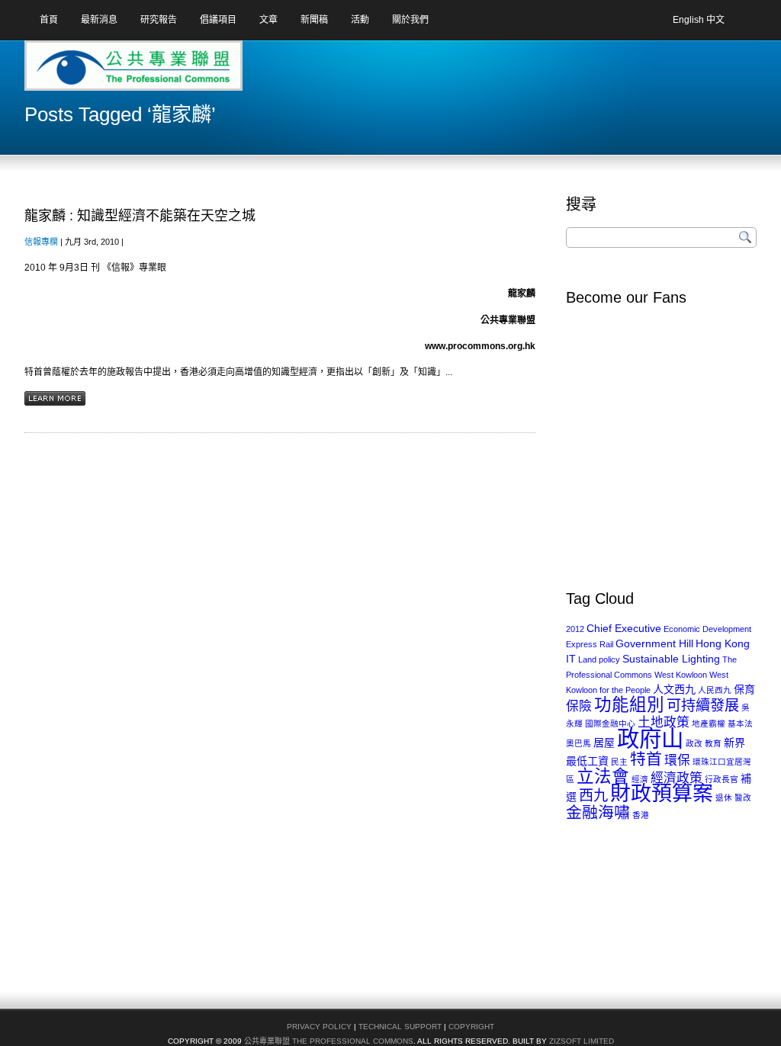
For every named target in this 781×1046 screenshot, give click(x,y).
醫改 (742, 797)
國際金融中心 (610, 723)
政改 (694, 743)
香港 (640, 815)
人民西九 (714, 690)
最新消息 (99, 19)
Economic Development (707, 629)
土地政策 (663, 722)
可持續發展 (703, 706)
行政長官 (721, 779)
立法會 (603, 776)
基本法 (740, 723)
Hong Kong (723, 643)
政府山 (650, 738)
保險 (579, 706)
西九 (593, 796)
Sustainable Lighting (671, 659)
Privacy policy (319, 1026)
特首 (646, 759)
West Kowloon (680, 674)
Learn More (54, 398)
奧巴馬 (578, 743)
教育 (713, 743)
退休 (723, 797)
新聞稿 (314, 19)
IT (571, 659)
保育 (744, 689)
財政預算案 (661, 793)
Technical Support (400, 1026)
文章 (268, 19)
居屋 (604, 742)
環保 (677, 760)
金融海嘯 (598, 812)
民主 (619, 761)
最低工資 (587, 761)
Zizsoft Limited (581, 1041)
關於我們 (410, 19)
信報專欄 (41, 241)
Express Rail (589, 644)
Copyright (471, 1026)
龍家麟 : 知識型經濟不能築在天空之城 (140, 215)
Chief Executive (624, 628)
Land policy (599, 659)
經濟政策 (676, 778)
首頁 (49, 19)
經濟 (640, 779)
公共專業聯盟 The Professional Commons (328, 1041)
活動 (360, 19)
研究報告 (158, 19)
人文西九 (674, 689)
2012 (575, 629)
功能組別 (629, 704)
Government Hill (654, 643)
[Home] (84, 70)
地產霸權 (708, 723)
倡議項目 (218, 19)
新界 (734, 742)
